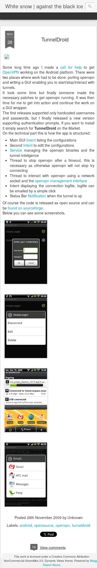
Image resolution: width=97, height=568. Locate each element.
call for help (70, 67)
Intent (31, 140)
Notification (37, 195)
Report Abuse (51, 565)
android (26, 525)
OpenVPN (11, 72)
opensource (44, 525)
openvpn (63, 525)
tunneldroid (81, 525)
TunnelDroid (55, 39)
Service (16, 150)
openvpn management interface (61, 180)
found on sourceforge (25, 208)
